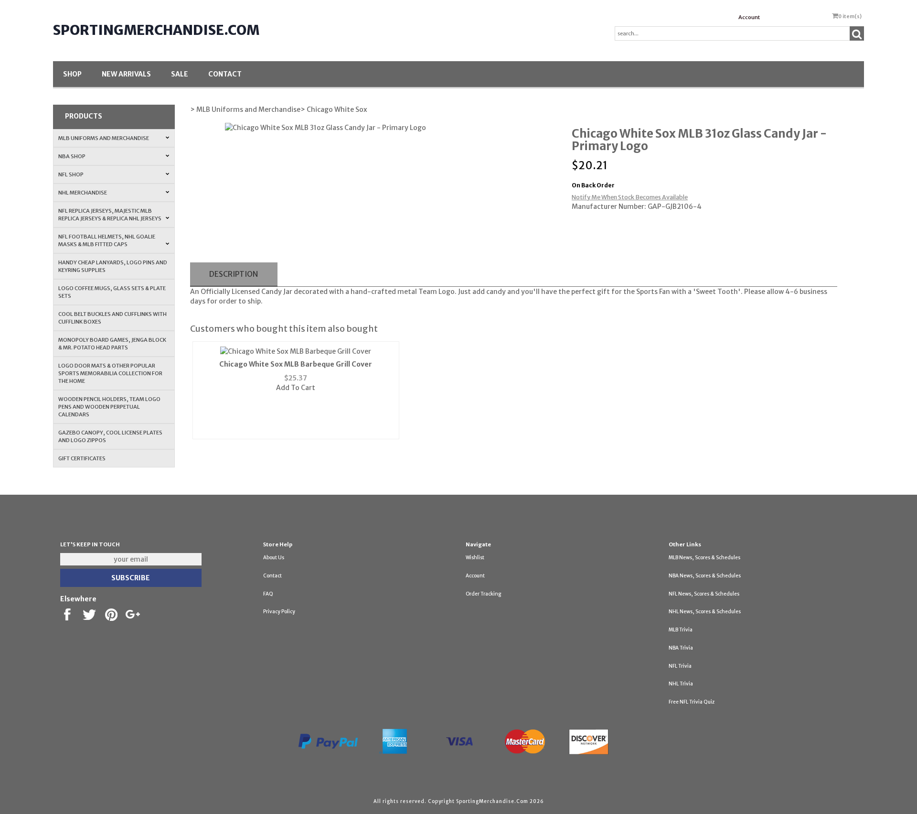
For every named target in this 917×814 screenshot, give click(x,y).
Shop (72, 74)
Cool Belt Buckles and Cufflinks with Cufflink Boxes (112, 318)
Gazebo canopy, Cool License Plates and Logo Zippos (110, 436)
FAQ (268, 594)
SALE (179, 74)
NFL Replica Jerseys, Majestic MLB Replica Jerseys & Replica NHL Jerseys (109, 214)
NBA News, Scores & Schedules (705, 576)
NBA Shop (71, 156)
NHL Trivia (681, 684)
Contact (225, 74)
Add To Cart (295, 387)
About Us (273, 557)
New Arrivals (126, 74)
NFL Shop (71, 174)
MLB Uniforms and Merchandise (103, 138)
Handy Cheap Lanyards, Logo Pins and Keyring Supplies (112, 266)
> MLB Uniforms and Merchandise (245, 109)
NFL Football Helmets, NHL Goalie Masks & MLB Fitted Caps (106, 240)
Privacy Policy (279, 611)
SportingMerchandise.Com (156, 30)
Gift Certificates (82, 458)
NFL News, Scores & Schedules (704, 594)
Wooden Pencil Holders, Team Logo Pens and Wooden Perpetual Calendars (109, 407)
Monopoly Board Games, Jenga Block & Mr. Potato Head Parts (112, 343)
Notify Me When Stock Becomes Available (630, 197)
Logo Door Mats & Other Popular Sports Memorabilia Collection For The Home (110, 373)
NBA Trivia (681, 648)
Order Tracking (483, 594)
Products (83, 116)
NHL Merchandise (82, 192)
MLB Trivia (681, 630)
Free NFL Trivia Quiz (691, 702)
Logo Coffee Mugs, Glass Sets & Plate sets (112, 292)
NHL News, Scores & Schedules (705, 611)
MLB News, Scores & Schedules (704, 557)
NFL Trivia (680, 666)
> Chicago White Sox (333, 109)
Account (749, 17)
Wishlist (475, 557)
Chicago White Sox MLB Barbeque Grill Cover (295, 364)
